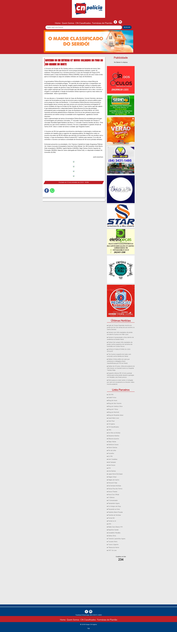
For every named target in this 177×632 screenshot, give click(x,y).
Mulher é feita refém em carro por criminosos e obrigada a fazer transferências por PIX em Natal (118, 361)
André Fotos (112, 398)
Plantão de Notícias (114, 515)
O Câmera (111, 497)
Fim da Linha (112, 450)
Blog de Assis (112, 400)
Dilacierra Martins (113, 436)
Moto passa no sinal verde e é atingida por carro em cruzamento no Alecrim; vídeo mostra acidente (120, 382)
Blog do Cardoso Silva (115, 406)
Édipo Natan (112, 442)
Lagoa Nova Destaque (115, 474)
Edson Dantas (112, 448)
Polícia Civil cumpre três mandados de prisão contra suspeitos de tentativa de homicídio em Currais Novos (119, 344)
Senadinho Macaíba (114, 533)
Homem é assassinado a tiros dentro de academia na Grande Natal (120, 338)
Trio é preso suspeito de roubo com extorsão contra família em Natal (119, 355)
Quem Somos (68, 23)
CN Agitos (111, 424)
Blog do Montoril (113, 412)
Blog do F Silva (113, 409)
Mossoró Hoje (112, 483)
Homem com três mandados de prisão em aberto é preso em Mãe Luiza (120, 333)
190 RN (110, 395)
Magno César (112, 477)
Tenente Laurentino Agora (116, 539)
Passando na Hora (114, 509)
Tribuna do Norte (113, 547)
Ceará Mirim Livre (113, 418)
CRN (109, 430)
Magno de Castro (113, 480)
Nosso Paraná (112, 492)
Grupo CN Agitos (91, 624)
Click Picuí (111, 421)
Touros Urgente (113, 545)
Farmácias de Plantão (102, 23)
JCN (109, 468)
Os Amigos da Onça (114, 506)
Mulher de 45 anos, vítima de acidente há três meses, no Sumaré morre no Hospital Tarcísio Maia (121, 368)
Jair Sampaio (112, 462)
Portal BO (111, 518)
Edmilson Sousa (113, 445)
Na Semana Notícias (114, 486)
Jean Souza (111, 465)
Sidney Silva (112, 536)
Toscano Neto (112, 542)
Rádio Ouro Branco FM (115, 527)
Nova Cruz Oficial (113, 495)
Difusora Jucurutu (113, 439)
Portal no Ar (112, 521)
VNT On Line (112, 550)
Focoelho (111, 453)
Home (58, 23)
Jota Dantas (112, 471)
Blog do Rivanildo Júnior (115, 415)
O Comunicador (113, 500)
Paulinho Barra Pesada (115, 512)
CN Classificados (83, 23)
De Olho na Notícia (114, 433)
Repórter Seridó (113, 530)
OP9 (109, 524)
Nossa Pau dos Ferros (115, 489)
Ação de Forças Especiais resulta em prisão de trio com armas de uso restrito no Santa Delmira (121, 327)
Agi (88, 628)
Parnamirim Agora (113, 503)
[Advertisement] (121, 590)
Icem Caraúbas (112, 459)
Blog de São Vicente (114, 403)
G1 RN (110, 456)
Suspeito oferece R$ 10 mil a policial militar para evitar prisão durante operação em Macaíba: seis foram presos (120, 375)
